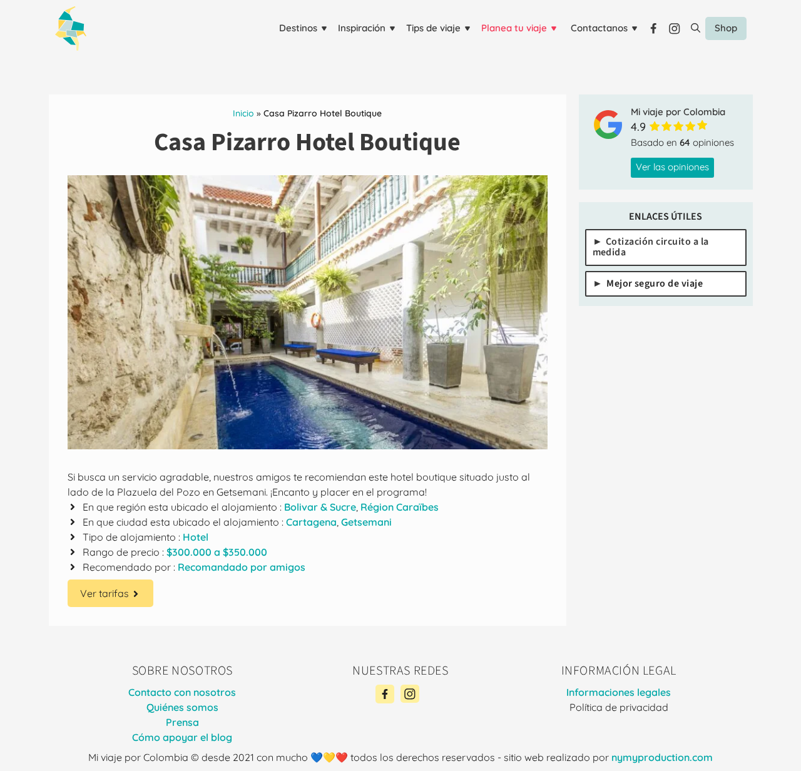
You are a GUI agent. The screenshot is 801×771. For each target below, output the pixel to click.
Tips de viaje (433, 28)
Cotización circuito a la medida (651, 246)
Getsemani (366, 522)
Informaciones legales (618, 692)
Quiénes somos (182, 707)
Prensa (182, 722)
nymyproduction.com (662, 757)
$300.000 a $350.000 (216, 552)
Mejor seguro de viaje (654, 283)
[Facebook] (384, 694)
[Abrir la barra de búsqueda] (695, 28)
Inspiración (361, 28)
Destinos (298, 28)
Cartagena (311, 522)
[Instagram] (409, 694)
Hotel (195, 537)
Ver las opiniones (672, 167)
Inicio (243, 113)
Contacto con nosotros (182, 692)
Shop (726, 28)
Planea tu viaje (514, 28)
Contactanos (599, 28)
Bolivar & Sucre (320, 507)
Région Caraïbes (399, 507)
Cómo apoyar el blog (182, 737)
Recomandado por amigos (241, 567)
